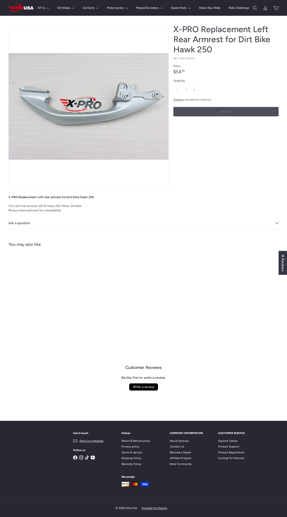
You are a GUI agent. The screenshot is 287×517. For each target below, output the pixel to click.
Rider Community (181, 464)
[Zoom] (89, 106)
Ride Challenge (239, 8)
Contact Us (177, 446)
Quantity (179, 81)
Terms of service (131, 452)
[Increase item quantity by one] (194, 90)
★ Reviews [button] (283, 262)
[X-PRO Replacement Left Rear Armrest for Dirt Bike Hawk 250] (29, 291)
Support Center (228, 440)
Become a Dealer (180, 452)
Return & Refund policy (135, 440)
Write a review (143, 387)
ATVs (42, 8)
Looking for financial (231, 458)
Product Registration (231, 452)
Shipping (178, 99)
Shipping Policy (131, 458)
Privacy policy (130, 446)
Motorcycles (116, 8)
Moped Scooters (147, 8)
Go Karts (89, 8)
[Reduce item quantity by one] (178, 90)
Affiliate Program (181, 458)
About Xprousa (179, 440)
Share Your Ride (209, 8)
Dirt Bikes (64, 8)
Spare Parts (179, 8)
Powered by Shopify (154, 508)
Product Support (228, 446)
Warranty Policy (131, 464)
